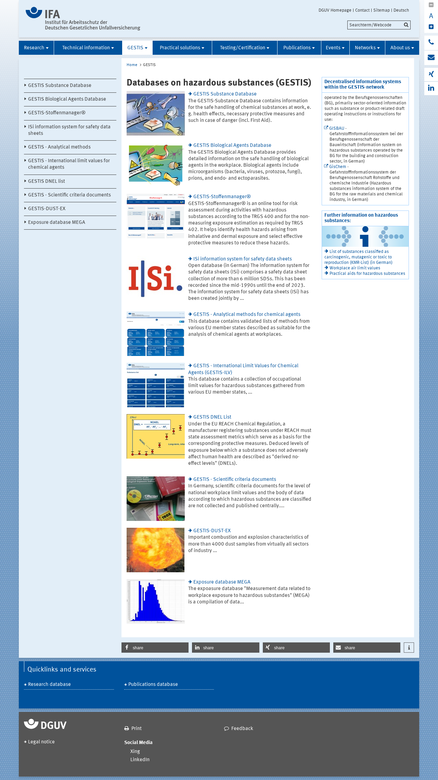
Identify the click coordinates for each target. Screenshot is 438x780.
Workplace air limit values (355, 268)
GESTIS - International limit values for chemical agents (69, 164)
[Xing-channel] (431, 74)
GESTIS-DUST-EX (46, 209)
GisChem (337, 167)
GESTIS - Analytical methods (59, 147)
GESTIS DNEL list (46, 181)
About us (400, 48)
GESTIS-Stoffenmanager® (57, 113)
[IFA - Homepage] (83, 18)
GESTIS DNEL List (212, 417)
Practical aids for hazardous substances (367, 273)
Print (136, 728)
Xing (135, 751)
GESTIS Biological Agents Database (67, 99)
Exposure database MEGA (56, 222)
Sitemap (381, 10)
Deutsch (401, 10)
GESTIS (135, 48)
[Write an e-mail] (431, 58)
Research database (49, 684)
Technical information (86, 48)
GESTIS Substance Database (59, 85)
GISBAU (336, 128)
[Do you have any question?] (431, 43)
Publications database (153, 684)
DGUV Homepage (335, 10)
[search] (379, 25)
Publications (297, 48)
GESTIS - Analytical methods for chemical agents (246, 314)
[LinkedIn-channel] (431, 88)
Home (132, 65)
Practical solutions (180, 48)
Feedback (242, 728)
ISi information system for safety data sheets (69, 130)
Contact (362, 10)
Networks (365, 48)
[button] (155, 647)
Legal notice (41, 742)
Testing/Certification (242, 48)
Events (333, 48)
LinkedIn (140, 760)
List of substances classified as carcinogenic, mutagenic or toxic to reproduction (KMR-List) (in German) (358, 257)
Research (34, 48)
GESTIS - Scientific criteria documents (69, 195)
